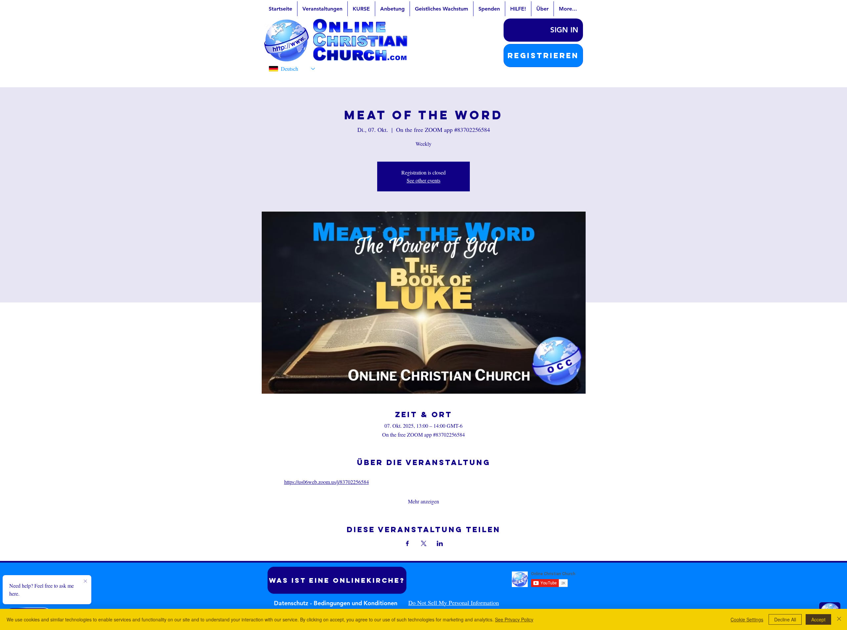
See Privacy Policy (514, 619)
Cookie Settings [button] (747, 619)
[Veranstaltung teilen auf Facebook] (407, 543)
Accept (818, 619)
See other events (423, 180)
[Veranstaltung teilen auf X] (424, 543)
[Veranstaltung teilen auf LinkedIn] (440, 543)
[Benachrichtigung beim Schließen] (85, 581)
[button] (543, 55)
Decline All (785, 619)
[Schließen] (839, 619)
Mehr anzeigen (423, 501)
